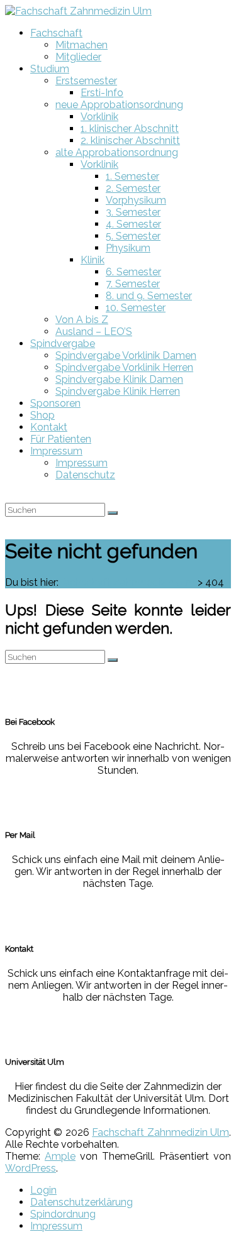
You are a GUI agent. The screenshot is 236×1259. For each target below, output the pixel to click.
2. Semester (133, 188)
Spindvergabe (62, 343)
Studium (49, 69)
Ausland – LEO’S (93, 332)
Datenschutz (85, 475)
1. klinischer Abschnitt (130, 129)
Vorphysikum (136, 200)
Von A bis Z (81, 320)
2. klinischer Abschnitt (130, 140)
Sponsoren (55, 403)
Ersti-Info (102, 93)
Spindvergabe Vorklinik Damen (125, 355)
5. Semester (133, 236)
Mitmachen (81, 45)
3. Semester (133, 212)
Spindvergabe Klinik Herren (117, 391)
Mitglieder (78, 57)
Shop (42, 415)
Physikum (128, 248)
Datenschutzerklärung (81, 1202)
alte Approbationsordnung (116, 152)
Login (43, 1190)
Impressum (56, 451)
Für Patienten (60, 439)
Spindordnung (63, 1214)
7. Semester (133, 284)
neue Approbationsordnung (119, 105)
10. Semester (136, 308)
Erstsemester (86, 81)
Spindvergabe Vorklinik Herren (124, 367)
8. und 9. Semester (149, 296)
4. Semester (133, 224)
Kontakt (48, 427)
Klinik (92, 260)
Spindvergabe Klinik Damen (119, 379)
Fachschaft (56, 33)
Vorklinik (99, 117)
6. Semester (133, 272)
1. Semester (132, 176)
